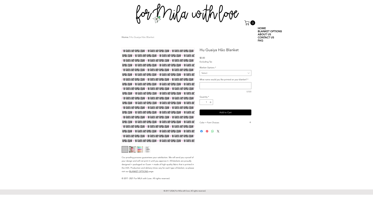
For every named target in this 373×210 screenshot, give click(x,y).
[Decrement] (202, 102)
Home (125, 37)
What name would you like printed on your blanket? (224, 79)
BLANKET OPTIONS (138, 171)
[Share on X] (218, 131)
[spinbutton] (206, 102)
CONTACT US (266, 37)
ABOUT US (264, 34)
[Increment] (211, 102)
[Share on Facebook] (201, 131)
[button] (250, 22)
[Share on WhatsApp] (212, 131)
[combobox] (225, 73)
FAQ (260, 40)
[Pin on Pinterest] (207, 131)
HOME (262, 28)
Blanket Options (208, 67)
